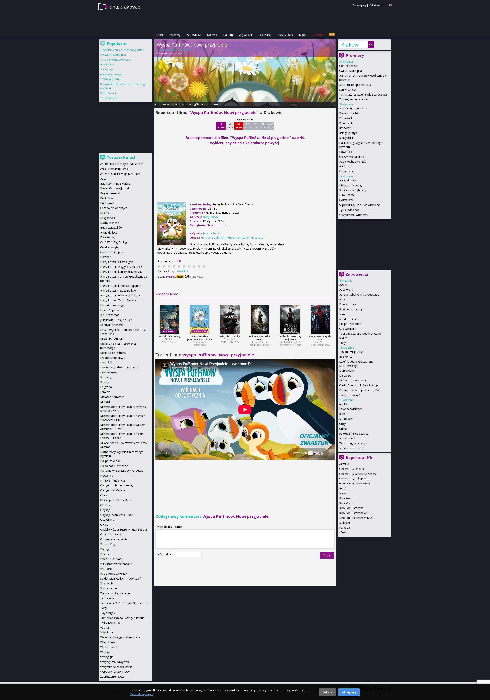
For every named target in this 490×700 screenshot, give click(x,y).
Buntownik (346, 118)
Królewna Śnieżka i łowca (260, 338)
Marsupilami (346, 370)
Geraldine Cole (210, 237)
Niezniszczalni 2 (230, 336)
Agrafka (344, 464)
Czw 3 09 (270, 125)
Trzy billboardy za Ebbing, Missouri (122, 618)
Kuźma (104, 382)
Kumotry (105, 377)
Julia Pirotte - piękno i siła (355, 85)
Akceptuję (349, 692)
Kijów (342, 493)
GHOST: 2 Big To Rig (113, 242)
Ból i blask (106, 198)
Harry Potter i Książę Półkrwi (118, 290)
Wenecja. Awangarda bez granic (120, 637)
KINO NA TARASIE (111, 339)
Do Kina (212, 35)
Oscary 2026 (285, 35)
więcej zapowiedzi (352, 448)
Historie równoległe (351, 185)
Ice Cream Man (109, 315)
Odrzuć (327, 692)
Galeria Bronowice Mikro (354, 483)
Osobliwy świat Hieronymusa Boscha (123, 529)
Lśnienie (105, 392)
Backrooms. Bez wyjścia (115, 183)
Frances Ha (346, 123)
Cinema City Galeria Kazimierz (357, 473)
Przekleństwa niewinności (116, 564)
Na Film (228, 35)
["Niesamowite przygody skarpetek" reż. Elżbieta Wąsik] (199, 319)
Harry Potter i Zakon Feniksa (118, 300)
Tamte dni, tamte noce (115, 593)
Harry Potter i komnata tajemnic (120, 286)
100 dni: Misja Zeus (351, 352)
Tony (342, 343)
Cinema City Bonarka (352, 468)
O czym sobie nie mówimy (116, 485)
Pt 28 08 (221, 125)
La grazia (106, 387)
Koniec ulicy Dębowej (352, 190)
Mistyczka (345, 375)
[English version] (390, 5)
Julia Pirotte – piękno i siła (116, 320)
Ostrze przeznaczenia (113, 539)
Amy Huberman (231, 237)
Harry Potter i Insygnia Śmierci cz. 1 (122, 267)
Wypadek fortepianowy (115, 671)
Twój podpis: (164, 554)
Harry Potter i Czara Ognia (117, 262)
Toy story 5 (107, 613)
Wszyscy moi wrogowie (353, 214)
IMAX (342, 488)
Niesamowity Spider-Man (320, 338)
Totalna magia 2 (349, 395)
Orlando (344, 428)
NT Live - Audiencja (112, 480)
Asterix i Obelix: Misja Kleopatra (359, 294)
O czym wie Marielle (351, 156)
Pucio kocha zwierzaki (352, 161)
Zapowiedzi (193, 35)
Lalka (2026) (346, 195)
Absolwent (346, 289)
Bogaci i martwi (349, 113)
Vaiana (104, 627)
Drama (104, 213)
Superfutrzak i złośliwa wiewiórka (360, 205)
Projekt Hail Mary (169, 336)
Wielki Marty (108, 642)
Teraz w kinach (122, 157)
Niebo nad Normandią (353, 380)
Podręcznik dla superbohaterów (359, 390)
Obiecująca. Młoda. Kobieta (117, 500)
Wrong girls (346, 171)
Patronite (318, 35)
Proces (104, 554)
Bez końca (345, 356)
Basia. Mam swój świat (114, 188)
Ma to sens (346, 419)
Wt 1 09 (255, 125)
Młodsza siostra (349, 319)
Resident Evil (347, 438)
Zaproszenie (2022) (112, 676)
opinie (214, 104)
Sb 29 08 (230, 125)
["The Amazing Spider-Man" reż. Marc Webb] (320, 319)
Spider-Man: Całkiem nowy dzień (123, 50)
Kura (342, 414)
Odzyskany (346, 200)
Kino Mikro (346, 503)
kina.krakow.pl (125, 6)
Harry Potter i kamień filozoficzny (121, 272)
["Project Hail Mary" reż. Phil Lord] (169, 319)
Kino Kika (345, 498)
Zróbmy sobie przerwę (353, 99)
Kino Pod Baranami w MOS (356, 517)
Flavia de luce (347, 180)
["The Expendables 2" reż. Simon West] (230, 319)
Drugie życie (108, 218)
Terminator (107, 598)
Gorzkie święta (348, 66)
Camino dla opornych (113, 208)
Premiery (174, 35)
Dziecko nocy (347, 304)
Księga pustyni (348, 133)
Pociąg (104, 549)
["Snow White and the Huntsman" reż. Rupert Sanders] (260, 319)
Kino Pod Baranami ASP (354, 513)
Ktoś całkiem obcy (350, 309)
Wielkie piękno (109, 647)
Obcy (342, 424)
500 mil (343, 284)
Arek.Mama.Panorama (353, 108)
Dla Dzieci (265, 35)
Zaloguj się (359, 5)
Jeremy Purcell (175, 53)
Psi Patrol (109, 64)
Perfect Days (108, 544)
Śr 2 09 (263, 125)
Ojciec (104, 524)
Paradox (344, 527)
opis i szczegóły (190, 104)
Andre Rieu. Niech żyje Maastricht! (121, 164)
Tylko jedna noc (349, 210)
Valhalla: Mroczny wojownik (290, 338)
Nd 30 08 (239, 125)
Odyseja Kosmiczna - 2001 (117, 515)
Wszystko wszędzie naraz (116, 667)
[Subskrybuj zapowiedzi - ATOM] (332, 35)
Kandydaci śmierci (111, 325)
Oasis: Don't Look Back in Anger (359, 385)
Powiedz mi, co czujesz (353, 433)
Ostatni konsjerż (110, 534)
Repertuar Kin (360, 457)
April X (343, 404)
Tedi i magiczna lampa (353, 443)
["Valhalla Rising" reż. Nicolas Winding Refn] (290, 319)
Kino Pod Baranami (351, 508)
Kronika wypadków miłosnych (118, 367)
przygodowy (210, 217)
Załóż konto (376, 5)
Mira (342, 314)
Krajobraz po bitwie (112, 357)
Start (160, 35)
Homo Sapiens (109, 310)
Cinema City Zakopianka (354, 478)
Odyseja (108, 69)
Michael (105, 402)
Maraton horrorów (112, 397)
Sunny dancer (347, 89)
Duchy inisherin (109, 223)
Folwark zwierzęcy (350, 409)
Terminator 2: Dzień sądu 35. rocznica (363, 94)
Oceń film (182, 271)
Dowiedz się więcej (142, 694)
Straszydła (111, 98)
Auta (342, 299)
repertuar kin (170, 104)
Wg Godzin (246, 35)
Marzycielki (346, 138)
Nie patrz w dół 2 (350, 324)
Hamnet (105, 257)
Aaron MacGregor (253, 237)
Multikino (345, 522)
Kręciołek (345, 128)
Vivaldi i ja (345, 166)
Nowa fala (345, 152)
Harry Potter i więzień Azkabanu (120, 295)
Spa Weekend (347, 329)
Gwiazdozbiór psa (350, 71)
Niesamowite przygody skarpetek (199, 338)
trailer (204, 104)
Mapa (302, 35)
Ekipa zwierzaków (111, 227)
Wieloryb (105, 652)
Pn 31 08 (247, 125)
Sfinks (342, 532)
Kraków (349, 44)
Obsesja (105, 505)
